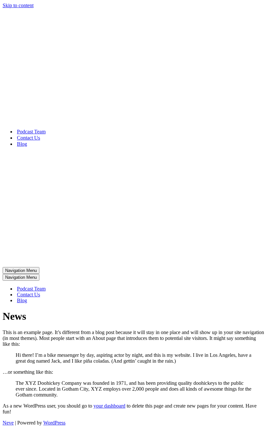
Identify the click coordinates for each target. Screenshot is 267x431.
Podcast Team (31, 131)
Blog (22, 144)
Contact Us (28, 138)
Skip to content (18, 5)
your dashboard (109, 406)
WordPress (54, 422)
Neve (8, 422)
